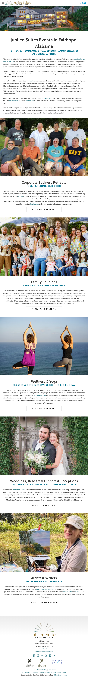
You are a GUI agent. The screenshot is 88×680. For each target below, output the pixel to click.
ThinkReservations (60, 675)
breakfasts (67, 592)
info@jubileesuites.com (44, 651)
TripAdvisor (42, 655)
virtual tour (13, 101)
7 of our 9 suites (19, 490)
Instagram (38, 655)
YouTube (54, 655)
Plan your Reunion (44, 309)
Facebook (34, 655)
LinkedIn (50, 655)
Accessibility (26, 672)
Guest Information (59, 672)
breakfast (46, 98)
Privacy (35, 672)
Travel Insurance (45, 672)
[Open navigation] (2, 3)
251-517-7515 (44, 649)
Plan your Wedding (44, 505)
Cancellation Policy (40, 670)
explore (78, 592)
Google (46, 655)
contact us (29, 101)
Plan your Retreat (44, 209)
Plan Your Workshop (44, 602)
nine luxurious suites (44, 589)
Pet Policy (51, 670)
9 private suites (40, 395)
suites (32, 81)
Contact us (34, 204)
